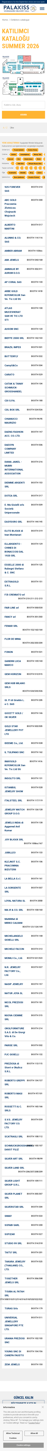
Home (5, 20)
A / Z (5, 127)
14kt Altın (20, 164)
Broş (31, 173)
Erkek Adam (28, 159)
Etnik (38, 159)
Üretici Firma (32, 150)
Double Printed (33, 177)
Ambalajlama (24, 154)
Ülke (12, 127)
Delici (40, 173)
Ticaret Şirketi (19, 150)
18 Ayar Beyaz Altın (35, 164)
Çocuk (10, 159)
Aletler (13, 154)
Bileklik (22, 173)
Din (18, 159)
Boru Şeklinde (19, 177)
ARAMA (23, 114)
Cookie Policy (34, 1423)
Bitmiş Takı (37, 154)
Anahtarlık (12, 173)
